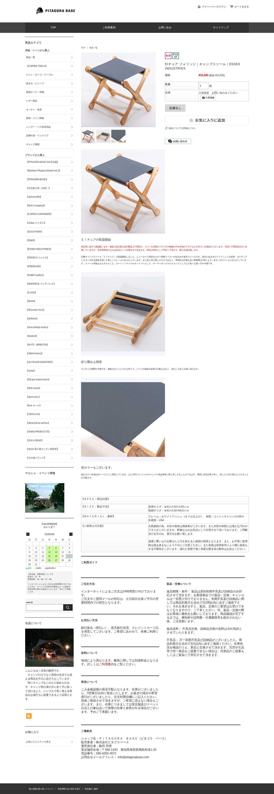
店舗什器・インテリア (37, 135)
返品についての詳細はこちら (182, 128)
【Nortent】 (32, 336)
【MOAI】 (31, 301)
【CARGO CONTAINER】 (39, 214)
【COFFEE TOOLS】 (37, 66)
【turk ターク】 (34, 405)
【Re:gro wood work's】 (38, 379)
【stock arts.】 (33, 397)
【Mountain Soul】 (35, 310)
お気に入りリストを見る (38, 741)
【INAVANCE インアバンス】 (41, 283)
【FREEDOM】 (34, 266)
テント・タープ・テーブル (39, 74)
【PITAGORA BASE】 (37, 179)
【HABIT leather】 (35, 275)
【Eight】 (31, 240)
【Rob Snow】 (33, 388)
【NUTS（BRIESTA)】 (37, 344)
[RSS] (29, 716)
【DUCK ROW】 (34, 231)
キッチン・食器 (34, 109)
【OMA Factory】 (34, 353)
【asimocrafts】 (34, 196)
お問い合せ (164, 27)
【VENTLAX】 (33, 414)
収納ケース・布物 (35, 92)
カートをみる (241, 6)
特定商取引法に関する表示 (69, 789)
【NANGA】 (32, 318)
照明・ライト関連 (35, 118)
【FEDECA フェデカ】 (37, 257)
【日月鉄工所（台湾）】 (38, 188)
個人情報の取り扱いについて (41, 789)
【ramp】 (31, 370)
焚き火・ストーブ (35, 83)
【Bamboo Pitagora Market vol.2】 (43, 170)
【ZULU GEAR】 (34, 440)
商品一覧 (93, 48)
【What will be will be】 (38, 423)
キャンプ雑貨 (33, 144)
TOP (53, 27)
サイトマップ (221, 27)
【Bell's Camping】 (36, 205)
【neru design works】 (37, 327)
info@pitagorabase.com (133, 757)
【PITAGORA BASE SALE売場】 (42, 162)
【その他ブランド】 (36, 457)
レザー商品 (31, 101)
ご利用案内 (109, 27)
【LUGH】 (31, 292)
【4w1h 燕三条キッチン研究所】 (42, 449)
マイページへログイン (214, 6)
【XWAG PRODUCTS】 (38, 431)
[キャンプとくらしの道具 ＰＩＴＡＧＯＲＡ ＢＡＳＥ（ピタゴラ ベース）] (57, 19)
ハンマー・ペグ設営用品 (38, 127)
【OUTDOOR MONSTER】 (40, 362)
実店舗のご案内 (91, 789)
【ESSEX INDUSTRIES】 (39, 249)
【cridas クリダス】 (36, 223)
